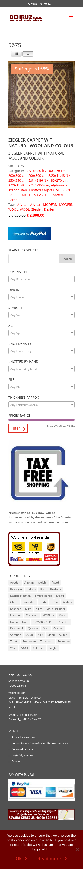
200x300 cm (17, 175)
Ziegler (36, 209)
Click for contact (27, 715)
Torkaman (29, 641)
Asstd (55, 582)
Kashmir (15, 609)
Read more (49, 858)
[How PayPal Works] (29, 239)
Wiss (13, 648)
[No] (77, 849)
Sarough (15, 635)
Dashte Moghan (20, 596)
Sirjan (51, 635)
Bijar (43, 589)
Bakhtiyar (16, 589)
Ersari (60, 596)
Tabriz (14, 641)
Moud (62, 615)
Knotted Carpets (41, 190)
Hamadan (28, 602)
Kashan (67, 602)
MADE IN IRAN (55, 609)
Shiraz (29, 635)
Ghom (14, 602)
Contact (16, 761)
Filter (15, 428)
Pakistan (63, 622)
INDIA (54, 602)
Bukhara (55, 589)
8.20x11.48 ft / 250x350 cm (28, 185)
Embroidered (43, 596)
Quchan (58, 628)
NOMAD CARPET (43, 622)
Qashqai (33, 628)
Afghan (22, 204)
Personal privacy (22, 749)
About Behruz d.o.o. (24, 737)
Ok (19, 858)
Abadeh (15, 582)
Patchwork (17, 628)
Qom (46, 628)
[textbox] (41, 279)
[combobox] (41, 279)
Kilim (28, 609)
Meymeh (15, 615)
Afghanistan (60, 185)
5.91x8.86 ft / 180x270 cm (46, 171)
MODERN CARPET (35, 195)
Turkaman (46, 641)
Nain (25, 622)
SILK (40, 635)
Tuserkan (64, 641)
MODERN (50, 204)
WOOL (13, 209)
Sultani (63, 635)
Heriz (42, 602)
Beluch (31, 589)
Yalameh (38, 648)
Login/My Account (23, 755)
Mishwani (32, 615)
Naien (14, 622)
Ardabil (42, 582)
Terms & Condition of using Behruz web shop (40, 743)
